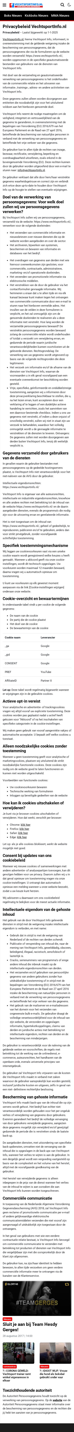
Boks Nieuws (13, 15)
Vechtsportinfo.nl (13, 39)
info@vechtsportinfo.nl (31, 170)
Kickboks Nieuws (36, 15)
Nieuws (7, 1319)
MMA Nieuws (60, 15)
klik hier (25, 824)
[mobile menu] (4, 5)
